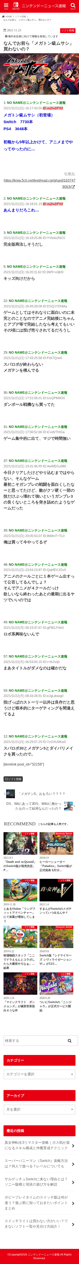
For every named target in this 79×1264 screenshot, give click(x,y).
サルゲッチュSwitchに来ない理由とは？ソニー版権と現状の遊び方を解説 (36, 1181)
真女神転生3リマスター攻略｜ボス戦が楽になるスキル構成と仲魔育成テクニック (37, 1145)
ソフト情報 (14, 779)
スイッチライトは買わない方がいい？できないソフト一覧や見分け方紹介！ (36, 1223)
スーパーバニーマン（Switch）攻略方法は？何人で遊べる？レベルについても (36, 1163)
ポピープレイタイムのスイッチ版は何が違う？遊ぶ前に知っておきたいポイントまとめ (36, 1202)
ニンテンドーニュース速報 (43, 1254)
